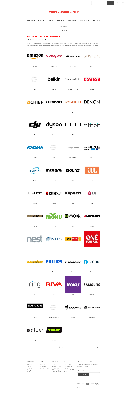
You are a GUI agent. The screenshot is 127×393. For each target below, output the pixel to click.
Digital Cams (72, 20)
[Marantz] (35, 216)
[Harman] (35, 170)
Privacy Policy (55, 368)
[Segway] (73, 307)
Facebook (29, 364)
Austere (92, 66)
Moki (73, 226)
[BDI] (35, 79)
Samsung (91, 294)
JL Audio (35, 203)
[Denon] (92, 102)
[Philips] (54, 262)
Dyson (54, 134)
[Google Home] (73, 147)
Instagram (30, 370)
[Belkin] (54, 79)
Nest (35, 249)
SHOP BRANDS (31, 20)
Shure (54, 340)
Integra (54, 180)
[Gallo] (54, 147)
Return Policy (55, 370)
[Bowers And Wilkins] (73, 79)
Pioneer (73, 271)
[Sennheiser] (92, 307)
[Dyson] (54, 125)
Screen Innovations (54, 317)
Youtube (29, 368)
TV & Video (41, 20)
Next (98, 347)
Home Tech (60, 20)
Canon (92, 89)
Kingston (54, 203)
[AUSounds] (73, 56)
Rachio (92, 271)
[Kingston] (54, 193)
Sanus (35, 317)
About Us (42, 364)
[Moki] (73, 216)
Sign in (118, 2)
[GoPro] (92, 147)
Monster (92, 226)
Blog (28, 371)
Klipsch (73, 203)
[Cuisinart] (54, 102)
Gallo (54, 157)
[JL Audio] (35, 193)
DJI (35, 134)
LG (92, 203)
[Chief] (35, 102)
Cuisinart (54, 112)
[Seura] (35, 330)
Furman (35, 157)
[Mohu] (54, 216)
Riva (54, 294)
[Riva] (54, 284)
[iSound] (73, 170)
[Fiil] (73, 125)
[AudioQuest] (54, 56)
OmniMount (73, 249)
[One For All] (92, 239)
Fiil (73, 134)
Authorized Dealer (56, 366)
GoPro (92, 157)
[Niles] (54, 239)
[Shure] (54, 330)
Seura (35, 340)
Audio (51, 20)
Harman (35, 180)
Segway (73, 317)
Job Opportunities (44, 368)
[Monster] (92, 216)
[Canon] (92, 79)
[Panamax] (35, 262)
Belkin (54, 89)
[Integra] (54, 170)
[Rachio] (92, 262)
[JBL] (92, 170)
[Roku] (73, 284)
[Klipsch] (73, 193)
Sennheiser (92, 317)
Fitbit (92, 134)
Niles (54, 249)
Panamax (35, 271)
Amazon (35, 66)
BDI (35, 89)
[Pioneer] (73, 262)
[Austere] (92, 56)
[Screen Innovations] (54, 307)
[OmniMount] (73, 239)
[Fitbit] (92, 125)
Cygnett (73, 112)
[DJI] (35, 125)
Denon (92, 112)
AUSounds (73, 66)
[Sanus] (35, 307)
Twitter (29, 366)
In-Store (95, 20)
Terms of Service (56, 371)
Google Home (73, 157)
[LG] (92, 193)
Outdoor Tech (84, 20)
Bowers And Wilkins (73, 89)
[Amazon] (35, 56)
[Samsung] (92, 284)
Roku (73, 294)
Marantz (35, 226)
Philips (54, 271)
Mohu (54, 226)
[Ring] (35, 284)
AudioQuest (54, 66)
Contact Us (43, 366)
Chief (35, 112)
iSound (73, 180)
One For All (92, 249)
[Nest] (35, 239)
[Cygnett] (73, 102)
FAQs (53, 364)
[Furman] (35, 147)
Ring (35, 294)
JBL (92, 180)
